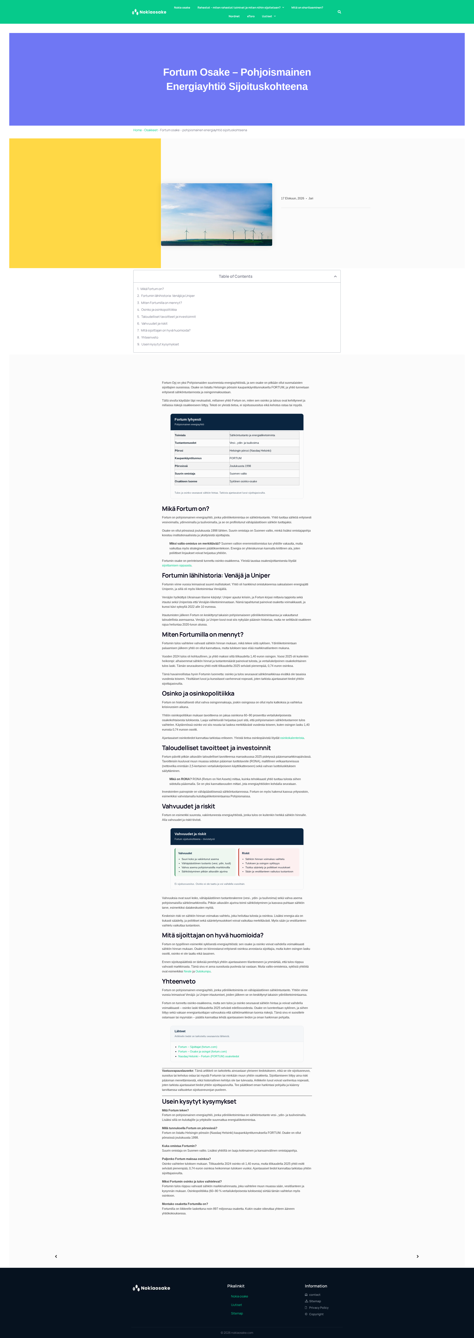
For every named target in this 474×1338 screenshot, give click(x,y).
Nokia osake (182, 7)
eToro (251, 16)
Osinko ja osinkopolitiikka (159, 309)
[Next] (328, 1256)
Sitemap (237, 1313)
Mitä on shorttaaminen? (307, 7)
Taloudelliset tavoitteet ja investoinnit (168, 316)
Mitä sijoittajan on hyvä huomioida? (166, 330)
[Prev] (146, 1256)
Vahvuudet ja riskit (154, 323)
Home (137, 130)
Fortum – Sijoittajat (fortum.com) (197, 1046)
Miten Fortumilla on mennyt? (161, 303)
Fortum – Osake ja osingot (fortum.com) (202, 1051)
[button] (339, 12)
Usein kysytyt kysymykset (160, 344)
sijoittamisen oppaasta (176, 565)
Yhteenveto (149, 337)
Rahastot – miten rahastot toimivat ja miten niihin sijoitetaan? (239, 7)
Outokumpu (203, 971)
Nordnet (234, 16)
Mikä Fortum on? (152, 289)
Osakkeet (151, 130)
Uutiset (267, 16)
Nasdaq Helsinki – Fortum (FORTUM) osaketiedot (208, 1056)
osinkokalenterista (292, 738)
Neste (188, 971)
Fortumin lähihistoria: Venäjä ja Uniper (168, 296)
